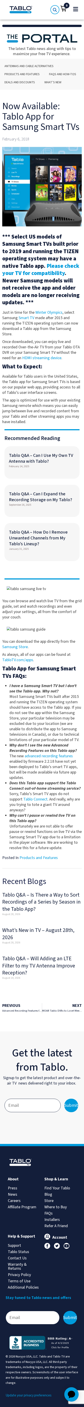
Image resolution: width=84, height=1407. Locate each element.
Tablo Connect (35, 799)
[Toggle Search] (54, 9)
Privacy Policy (19, 1275)
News (12, 1194)
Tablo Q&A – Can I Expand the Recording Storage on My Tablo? (40, 497)
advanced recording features (49, 756)
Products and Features (22, 74)
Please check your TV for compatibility (40, 269)
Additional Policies (23, 1287)
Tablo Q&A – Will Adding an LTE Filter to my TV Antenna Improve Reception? (38, 965)
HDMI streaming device (41, 358)
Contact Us (17, 1258)
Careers (14, 1201)
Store (49, 1201)
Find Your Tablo (57, 1188)
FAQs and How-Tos (62, 74)
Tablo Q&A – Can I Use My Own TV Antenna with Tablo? (41, 458)
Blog (48, 1194)
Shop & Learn (56, 1179)
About (13, 1179)
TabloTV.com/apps (17, 660)
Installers (52, 1219)
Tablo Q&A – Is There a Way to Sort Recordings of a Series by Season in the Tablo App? (41, 902)
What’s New (52, 82)
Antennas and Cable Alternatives (29, 66)
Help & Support (21, 1236)
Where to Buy (55, 1207)
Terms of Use (19, 1281)
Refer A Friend (56, 1226)
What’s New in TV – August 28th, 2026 (38, 933)
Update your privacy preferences (29, 1395)
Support (14, 1245)
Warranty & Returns (17, 1266)
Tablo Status (18, 1252)
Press (12, 1188)
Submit (71, 1105)
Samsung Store (15, 647)
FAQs (48, 1213)
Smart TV (26, 318)
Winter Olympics (48, 312)
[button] (63, 8)
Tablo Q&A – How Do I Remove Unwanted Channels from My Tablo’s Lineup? (38, 538)
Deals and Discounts (19, 82)
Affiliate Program (22, 1207)
